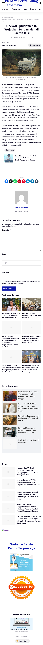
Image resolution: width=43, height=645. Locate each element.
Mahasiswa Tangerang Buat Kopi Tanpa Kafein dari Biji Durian (28, 418)
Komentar (6, 230)
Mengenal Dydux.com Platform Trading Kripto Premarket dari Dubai (27, 430)
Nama (4, 254)
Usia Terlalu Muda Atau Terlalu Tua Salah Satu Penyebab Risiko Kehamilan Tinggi (28, 407)
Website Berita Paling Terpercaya (21, 546)
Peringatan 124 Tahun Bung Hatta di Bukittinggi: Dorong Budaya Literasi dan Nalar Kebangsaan (11, 368)
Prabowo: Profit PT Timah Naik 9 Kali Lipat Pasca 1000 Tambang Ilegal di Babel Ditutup (31, 339)
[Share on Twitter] (11, 181)
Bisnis (24, 9)
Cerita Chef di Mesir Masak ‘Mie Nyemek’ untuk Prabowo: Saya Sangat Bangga (28, 395)
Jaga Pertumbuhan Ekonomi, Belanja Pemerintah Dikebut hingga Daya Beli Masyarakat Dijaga (27, 496)
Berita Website (21, 207)
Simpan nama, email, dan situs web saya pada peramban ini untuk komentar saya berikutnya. (21, 282)
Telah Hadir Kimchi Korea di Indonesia (28, 441)
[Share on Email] (19, 181)
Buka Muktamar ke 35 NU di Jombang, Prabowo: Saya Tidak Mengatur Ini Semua (25, 157)
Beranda (5, 9)
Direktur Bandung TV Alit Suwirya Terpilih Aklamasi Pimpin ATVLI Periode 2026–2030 (29, 482)
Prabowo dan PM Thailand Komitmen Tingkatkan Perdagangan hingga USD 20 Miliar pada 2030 (27, 471)
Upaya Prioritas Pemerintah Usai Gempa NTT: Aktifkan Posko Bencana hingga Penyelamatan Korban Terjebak (10, 341)
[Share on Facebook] (6, 181)
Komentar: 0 (35, 45)
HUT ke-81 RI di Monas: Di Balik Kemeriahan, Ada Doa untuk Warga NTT (11, 315)
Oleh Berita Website (9, 45)
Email (4, 263)
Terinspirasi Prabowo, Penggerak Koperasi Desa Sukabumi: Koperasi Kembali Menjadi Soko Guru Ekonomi (27, 508)
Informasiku (15, 9)
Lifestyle (33, 9)
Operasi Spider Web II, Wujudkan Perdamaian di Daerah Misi (21, 29)
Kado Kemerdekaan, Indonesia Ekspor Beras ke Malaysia (31, 315)
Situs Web (5, 273)
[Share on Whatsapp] (15, 181)
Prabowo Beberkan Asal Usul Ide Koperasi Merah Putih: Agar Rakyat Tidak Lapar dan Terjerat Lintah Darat (29, 520)
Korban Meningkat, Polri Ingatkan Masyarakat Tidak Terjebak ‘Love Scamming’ (31, 368)
